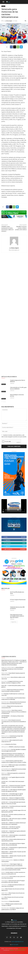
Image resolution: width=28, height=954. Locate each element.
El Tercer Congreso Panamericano (18, 599)
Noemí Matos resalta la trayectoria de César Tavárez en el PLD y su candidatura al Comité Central (13, 712)
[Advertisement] (14, 314)
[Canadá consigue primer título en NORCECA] (5, 382)
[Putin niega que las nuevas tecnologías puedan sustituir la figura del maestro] (5, 616)
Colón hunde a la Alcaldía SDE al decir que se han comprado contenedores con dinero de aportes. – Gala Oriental (13, 727)
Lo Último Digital (8, 20)
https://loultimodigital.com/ (14, 250)
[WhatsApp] (18, 46)
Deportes (3, 6)
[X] (14, 46)
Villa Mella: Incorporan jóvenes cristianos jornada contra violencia (21, 228)
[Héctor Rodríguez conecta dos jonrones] (5, 396)
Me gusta (23, 537)
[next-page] (5, 402)
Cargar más (13, 622)
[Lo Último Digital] (2, 21)
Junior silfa (3, 685)
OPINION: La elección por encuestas (17, 746)
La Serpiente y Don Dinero (10, 744)
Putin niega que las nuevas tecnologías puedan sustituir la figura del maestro (17, 616)
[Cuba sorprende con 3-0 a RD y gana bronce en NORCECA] (5, 389)
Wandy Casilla (4, 851)
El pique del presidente (14, 901)
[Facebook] (11, 46)
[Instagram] (10, 937)
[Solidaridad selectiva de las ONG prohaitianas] (5, 609)
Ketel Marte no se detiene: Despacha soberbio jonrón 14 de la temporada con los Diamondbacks (13, 663)
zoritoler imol (4, 777)
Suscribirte (23, 549)
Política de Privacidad (20, 950)
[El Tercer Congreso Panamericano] (5, 601)
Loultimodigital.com (22, 948)
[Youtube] (21, 937)
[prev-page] (2, 402)
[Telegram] (21, 46)
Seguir (24, 540)
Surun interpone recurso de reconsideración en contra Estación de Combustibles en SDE (13, 721)
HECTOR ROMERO (5, 716)
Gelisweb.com (12, 950)
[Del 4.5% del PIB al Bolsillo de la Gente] (5, 594)
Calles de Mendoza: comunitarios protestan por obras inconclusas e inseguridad (12, 669)
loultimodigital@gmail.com (17, 941)
